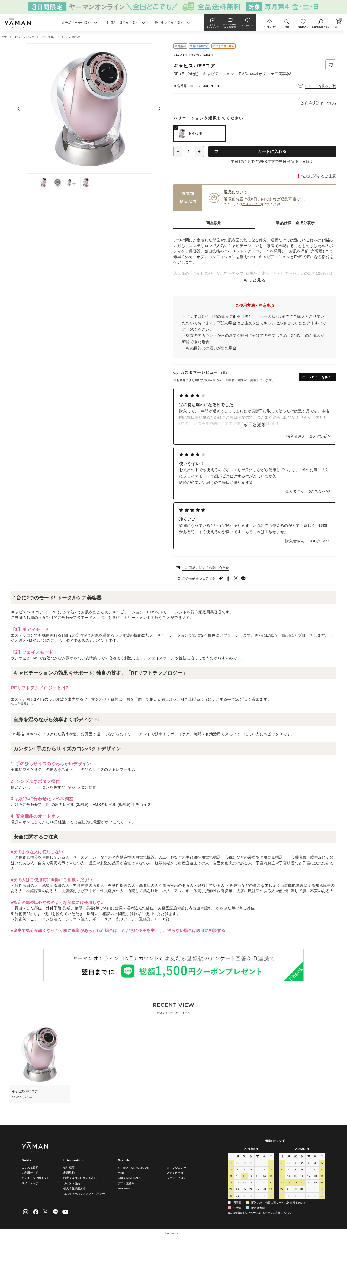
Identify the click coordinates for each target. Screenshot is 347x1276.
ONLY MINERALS (129, 1177)
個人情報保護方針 (74, 1188)
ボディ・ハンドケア (24, 37)
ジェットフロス (176, 1177)
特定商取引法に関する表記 (80, 1177)
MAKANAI (124, 1188)
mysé (121, 1172)
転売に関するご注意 (318, 176)
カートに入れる (272, 151)
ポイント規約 (71, 1183)
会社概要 (69, 1167)
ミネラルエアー (176, 1167)
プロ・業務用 (126, 1183)
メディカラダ (175, 1172)
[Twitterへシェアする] (235, 578)
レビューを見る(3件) (320, 86)
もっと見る (254, 280)
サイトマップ (30, 1183)
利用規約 (69, 1172)
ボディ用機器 (47, 37)
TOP (4, 37)
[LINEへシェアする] (243, 578)
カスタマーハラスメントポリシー (84, 1193)
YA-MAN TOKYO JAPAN (133, 1167)
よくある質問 (30, 1167)
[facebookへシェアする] (228, 578)
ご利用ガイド (251, 204)
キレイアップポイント (35, 1177)
